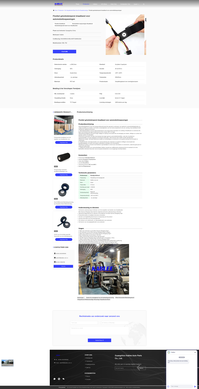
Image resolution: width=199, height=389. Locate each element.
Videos (95, 4)
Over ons (114, 4)
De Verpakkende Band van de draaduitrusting (76, 10)
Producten (86, 4)
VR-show (104, 4)
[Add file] (168, 386)
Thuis (77, 4)
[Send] (195, 386)
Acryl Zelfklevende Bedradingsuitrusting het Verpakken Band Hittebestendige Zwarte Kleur (63, 203)
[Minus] (195, 352)
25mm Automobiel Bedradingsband (124, 297)
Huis (56, 10)
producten (60, 10)
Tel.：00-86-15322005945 (61, 359)
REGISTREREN (141, 368)
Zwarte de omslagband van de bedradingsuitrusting (100, 297)
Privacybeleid (62, 387)
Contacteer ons (125, 4)
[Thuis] (59, 4)
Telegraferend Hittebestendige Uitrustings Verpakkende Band (93, 299)
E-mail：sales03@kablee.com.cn (63, 362)
